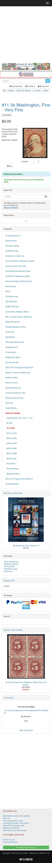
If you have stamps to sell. (13, 820)
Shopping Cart (9, 580)
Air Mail (9, 423)
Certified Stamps (12, 251)
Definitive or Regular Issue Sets (18, 276)
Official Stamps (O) (13, 322)
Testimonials (8, 697)
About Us (6, 818)
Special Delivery (12, 468)
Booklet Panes (11, 240)
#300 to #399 (11, 443)
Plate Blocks (10, 337)
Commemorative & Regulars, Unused (20, 261)
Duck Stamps (11, 286)
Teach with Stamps (11, 561)
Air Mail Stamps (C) (13, 235)
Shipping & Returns (11, 564)
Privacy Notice (9, 566)
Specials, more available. (13, 630)
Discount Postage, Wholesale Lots (19, 281)
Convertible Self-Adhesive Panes (18, 271)
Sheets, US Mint (12, 377)
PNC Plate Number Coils (15, 342)
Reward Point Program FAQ (13, 825)
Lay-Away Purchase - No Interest (15, 823)
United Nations (11, 408)
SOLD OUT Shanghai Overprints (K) (19, 367)
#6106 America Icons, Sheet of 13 (26, 545)
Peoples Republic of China (16, 327)
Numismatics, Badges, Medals (17, 311)
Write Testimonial (26, 730)
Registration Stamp (13, 357)
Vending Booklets (12, 484)
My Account (44, 86)
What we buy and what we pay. (15, 830)
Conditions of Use (10, 569)
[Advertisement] (26, 35)
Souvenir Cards (11, 382)
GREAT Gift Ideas (12, 306)
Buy (10, 166)
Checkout (31, 86)
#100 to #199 (11, 433)
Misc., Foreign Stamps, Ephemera (19, 316)
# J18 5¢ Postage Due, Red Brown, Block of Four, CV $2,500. (26, 683)
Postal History (11, 352)
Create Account (9, 839)
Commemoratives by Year (15, 393)
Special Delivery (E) (13, 387)
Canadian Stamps (12, 245)
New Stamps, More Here (13, 493)
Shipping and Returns (11, 828)
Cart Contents (16, 86)
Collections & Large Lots (15, 256)
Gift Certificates (11, 301)
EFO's (8, 291)
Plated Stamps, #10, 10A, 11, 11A (19, 418)
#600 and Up (11, 458)
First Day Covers (12, 296)
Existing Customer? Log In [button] (26, 847)
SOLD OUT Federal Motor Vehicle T (19, 478)
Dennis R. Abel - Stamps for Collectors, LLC (33, 853)
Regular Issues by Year (14, 398)
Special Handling (12, 473)
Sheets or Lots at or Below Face (18, 372)
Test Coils (9, 403)
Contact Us (8, 571)
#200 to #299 (11, 438)
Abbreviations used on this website (16, 816)
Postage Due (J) (12, 347)
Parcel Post (10, 332)
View (26, 721)
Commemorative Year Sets (16, 266)
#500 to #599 (11, 453)
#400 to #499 (11, 448)
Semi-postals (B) (12, 362)
